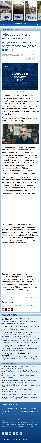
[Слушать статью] (35, 58)
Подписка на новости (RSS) (29, 408)
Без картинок (6, 411)
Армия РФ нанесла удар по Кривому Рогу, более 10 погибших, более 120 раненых (19, 381)
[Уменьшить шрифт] (26, 58)
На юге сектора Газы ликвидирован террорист (23, 394)
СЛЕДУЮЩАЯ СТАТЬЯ (31, 297)
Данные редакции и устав (29, 411)
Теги (3, 408)
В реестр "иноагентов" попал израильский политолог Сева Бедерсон (19, 398)
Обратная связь (12, 408)
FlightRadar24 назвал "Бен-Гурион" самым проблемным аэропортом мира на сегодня (19, 372)
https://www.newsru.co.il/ (11, 318)
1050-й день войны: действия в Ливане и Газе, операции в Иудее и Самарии (20, 367)
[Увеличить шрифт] (29, 58)
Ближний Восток (9, 29)
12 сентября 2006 (34, 326)
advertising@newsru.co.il (16, 414)
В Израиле (23, 326)
